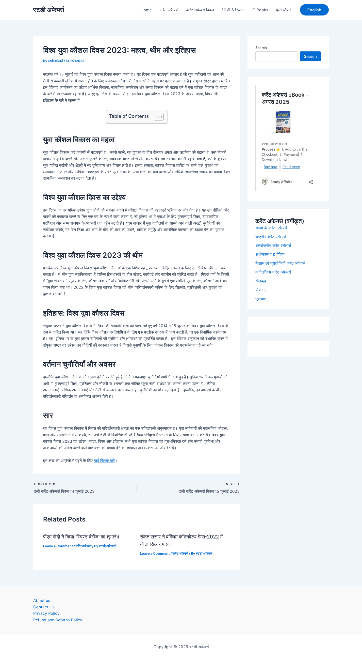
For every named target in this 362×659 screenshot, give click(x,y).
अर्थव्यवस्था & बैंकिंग (269, 254)
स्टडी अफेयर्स (48, 10)
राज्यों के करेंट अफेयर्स (271, 227)
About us (41, 600)
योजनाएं (260, 289)
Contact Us (43, 606)
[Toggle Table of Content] (156, 117)
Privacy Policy (46, 613)
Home (146, 9)
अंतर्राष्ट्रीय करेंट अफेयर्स (273, 245)
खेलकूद (260, 280)
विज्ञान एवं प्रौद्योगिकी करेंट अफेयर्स (280, 263)
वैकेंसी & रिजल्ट (233, 9)
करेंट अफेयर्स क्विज (200, 9)
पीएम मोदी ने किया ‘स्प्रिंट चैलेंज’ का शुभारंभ (81, 537)
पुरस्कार (261, 298)
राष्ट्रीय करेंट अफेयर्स (270, 236)
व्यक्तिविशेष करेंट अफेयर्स (273, 272)
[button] (314, 9)
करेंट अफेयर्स (169, 9)
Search (261, 48)
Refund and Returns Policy (57, 619)
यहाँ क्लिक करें (104, 460)
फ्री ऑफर (283, 9)
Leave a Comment (58, 546)
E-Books (260, 9)
